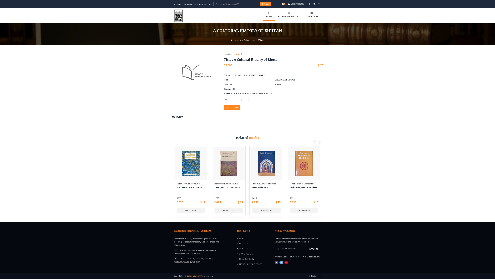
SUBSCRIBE (313, 249)
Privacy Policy (246, 259)
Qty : (226, 99)
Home (269, 16)
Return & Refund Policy (250, 264)
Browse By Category (288, 16)
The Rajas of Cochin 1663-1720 (227, 187)
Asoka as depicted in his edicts (303, 187)
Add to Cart (192, 210)
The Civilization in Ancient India (191, 187)
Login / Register (297, 4)
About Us (177, 4)
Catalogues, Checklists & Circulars (197, 4)
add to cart (232, 107)
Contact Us (312, 16)
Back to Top (312, 276)
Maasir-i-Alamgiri (260, 187)
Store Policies (246, 254)
